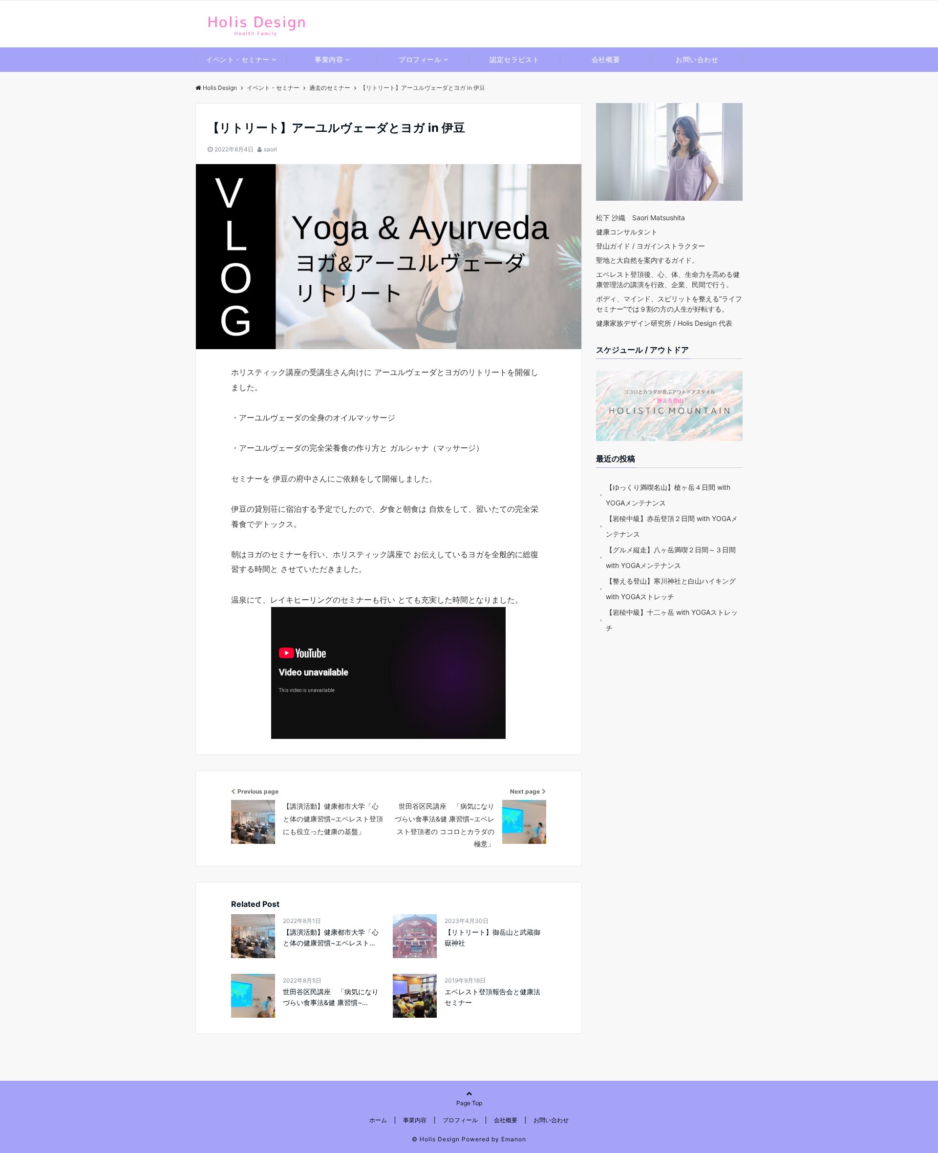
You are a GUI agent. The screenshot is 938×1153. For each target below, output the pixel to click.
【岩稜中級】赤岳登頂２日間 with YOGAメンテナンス (672, 526)
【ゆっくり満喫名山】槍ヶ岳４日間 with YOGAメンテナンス (668, 495)
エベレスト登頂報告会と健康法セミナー (492, 996)
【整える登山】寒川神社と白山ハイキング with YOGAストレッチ (671, 589)
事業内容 (329, 59)
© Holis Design (436, 1139)
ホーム (378, 1120)
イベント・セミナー (238, 59)
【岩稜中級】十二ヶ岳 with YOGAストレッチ (672, 620)
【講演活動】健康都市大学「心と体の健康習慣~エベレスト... (331, 937)
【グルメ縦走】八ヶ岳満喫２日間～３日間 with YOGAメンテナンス (671, 557)
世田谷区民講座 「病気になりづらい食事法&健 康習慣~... (331, 996)
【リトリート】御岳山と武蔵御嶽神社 (492, 937)
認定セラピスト (514, 59)
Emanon (513, 1139)
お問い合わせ (697, 59)
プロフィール (420, 59)
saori (270, 149)
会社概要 (606, 59)
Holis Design (220, 87)
